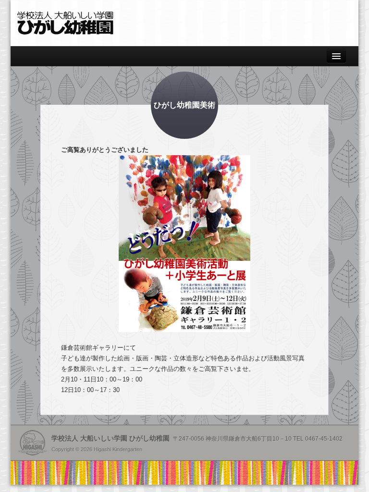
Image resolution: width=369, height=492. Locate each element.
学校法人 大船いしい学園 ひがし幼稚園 (65, 23)
